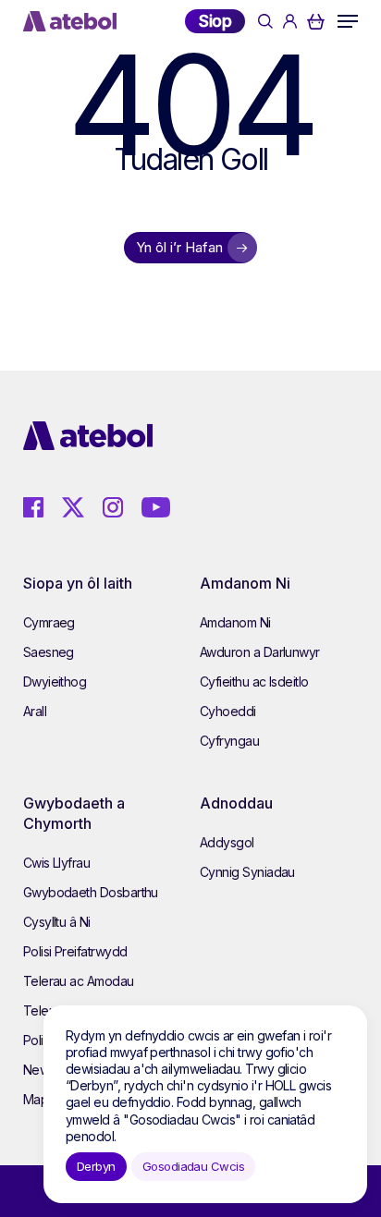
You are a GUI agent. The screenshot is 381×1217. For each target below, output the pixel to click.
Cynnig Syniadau (247, 872)
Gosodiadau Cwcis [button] (193, 1166)
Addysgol (227, 842)
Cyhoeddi (228, 711)
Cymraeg (49, 622)
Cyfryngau (229, 740)
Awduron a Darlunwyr (260, 652)
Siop (215, 20)
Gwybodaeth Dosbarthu (90, 892)
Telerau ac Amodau (78, 981)
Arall (34, 711)
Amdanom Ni (235, 622)
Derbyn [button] (96, 1166)
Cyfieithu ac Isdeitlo (254, 681)
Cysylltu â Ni (57, 922)
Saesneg (48, 652)
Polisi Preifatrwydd (75, 951)
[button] (348, 21)
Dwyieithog (55, 681)
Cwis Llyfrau (57, 862)
